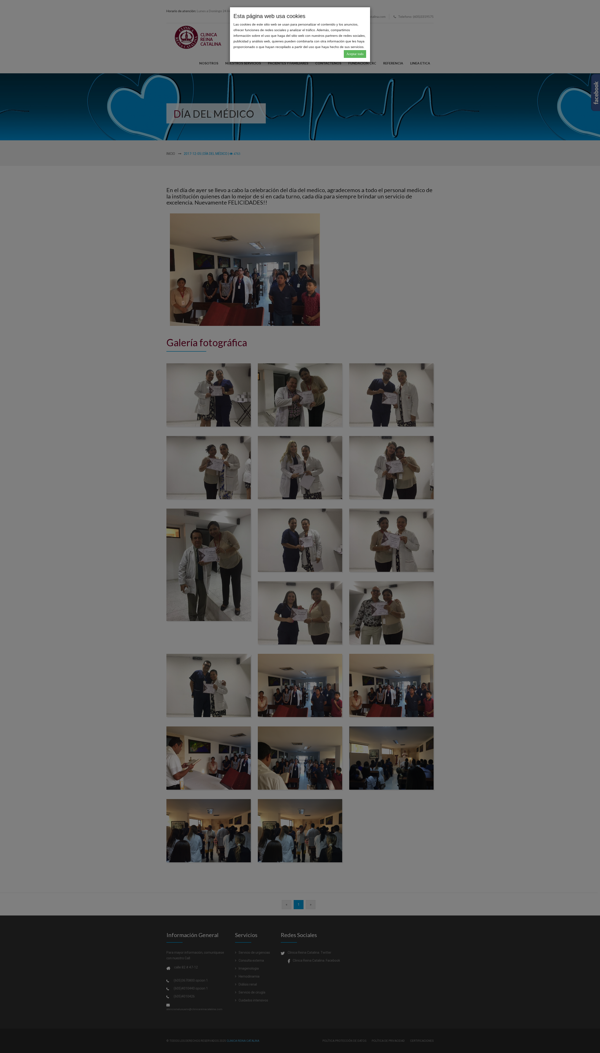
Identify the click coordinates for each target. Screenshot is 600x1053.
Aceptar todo (355, 54)
